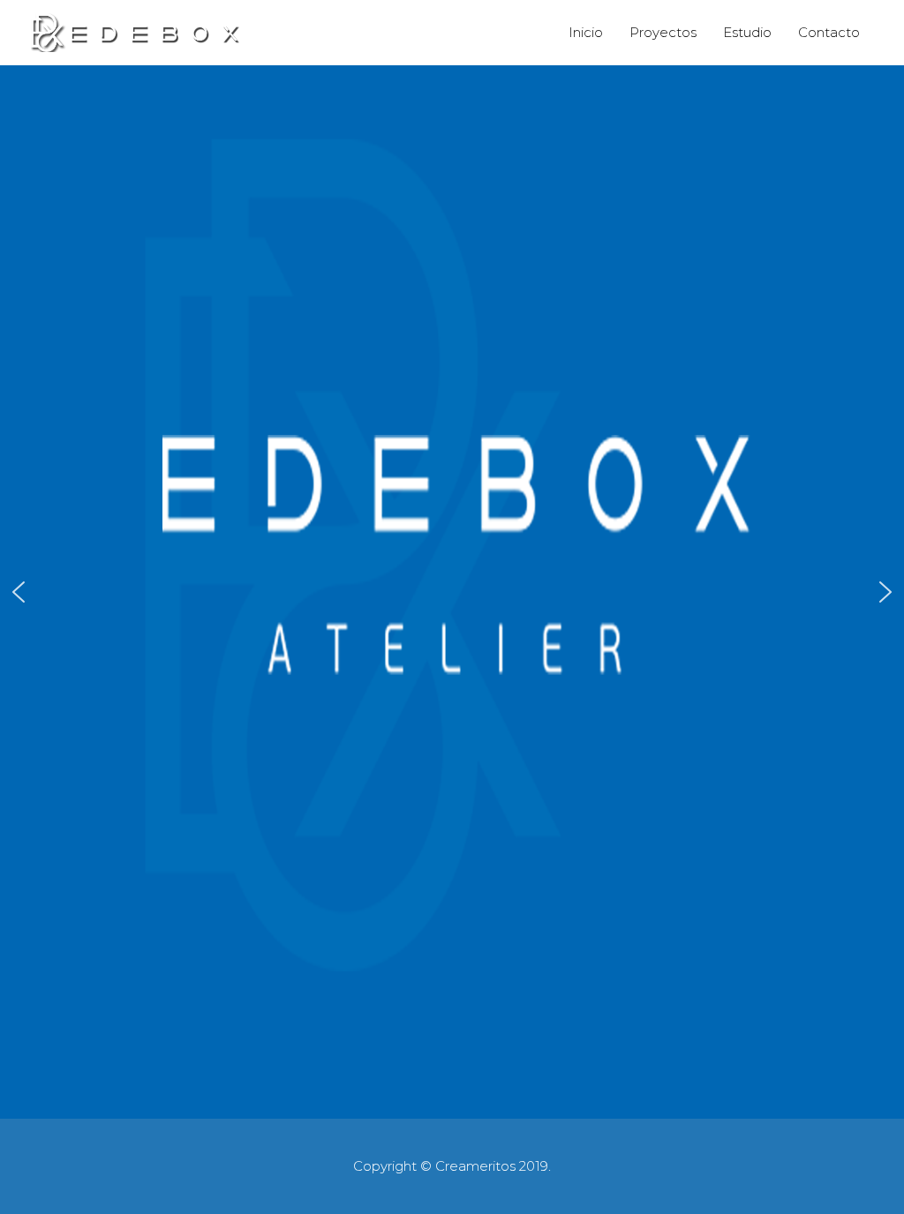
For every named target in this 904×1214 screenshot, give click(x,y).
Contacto (829, 32)
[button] (18, 592)
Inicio (586, 32)
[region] (452, 592)
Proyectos (663, 32)
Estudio (747, 32)
